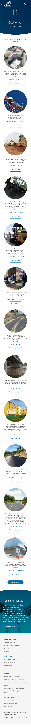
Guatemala (11, 166)
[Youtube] (11, 707)
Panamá (11, 79)
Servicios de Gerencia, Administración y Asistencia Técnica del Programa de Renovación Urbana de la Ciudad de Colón (15, 74)
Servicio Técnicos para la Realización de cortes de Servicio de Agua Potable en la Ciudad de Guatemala (15, 294)
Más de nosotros (10, 656)
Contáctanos (9, 697)
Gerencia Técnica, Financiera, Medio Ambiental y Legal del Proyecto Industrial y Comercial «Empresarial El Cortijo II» (15, 565)
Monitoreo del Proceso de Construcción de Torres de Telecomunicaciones (15, 116)
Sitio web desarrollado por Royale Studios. (15, 717)
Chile (13, 434)
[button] (28, 3)
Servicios (7, 673)
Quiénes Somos (10, 639)
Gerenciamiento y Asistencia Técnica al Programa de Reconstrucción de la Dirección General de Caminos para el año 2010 (15, 472)
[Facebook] (5, 707)
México (9, 122)
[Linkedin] (8, 707)
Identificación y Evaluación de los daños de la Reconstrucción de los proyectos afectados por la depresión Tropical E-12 (15, 383)
